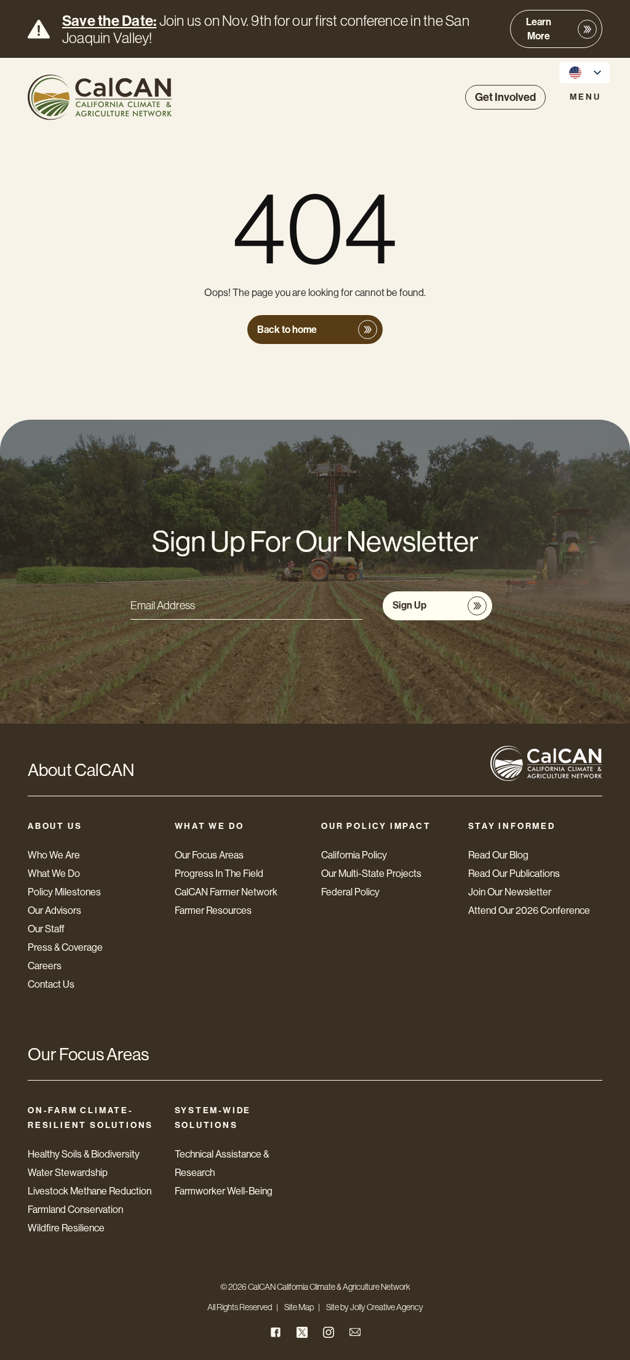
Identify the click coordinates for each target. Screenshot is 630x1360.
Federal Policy (350, 892)
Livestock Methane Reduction (89, 1191)
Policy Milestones (64, 892)
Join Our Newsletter (509, 892)
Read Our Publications (514, 873)
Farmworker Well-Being (224, 1191)
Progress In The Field (219, 873)
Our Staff (46, 929)
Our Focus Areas (209, 855)
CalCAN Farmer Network (226, 892)
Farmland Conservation (75, 1209)
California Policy (354, 855)
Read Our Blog (498, 855)
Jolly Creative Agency (386, 1307)
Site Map (299, 1307)
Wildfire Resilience (66, 1228)
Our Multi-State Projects (371, 873)
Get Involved (505, 97)
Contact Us (51, 984)
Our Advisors (54, 910)
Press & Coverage (65, 947)
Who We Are (54, 855)
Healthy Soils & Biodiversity (84, 1154)
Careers (45, 966)
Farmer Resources (213, 910)
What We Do (54, 873)
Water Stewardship (68, 1172)
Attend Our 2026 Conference (529, 910)
